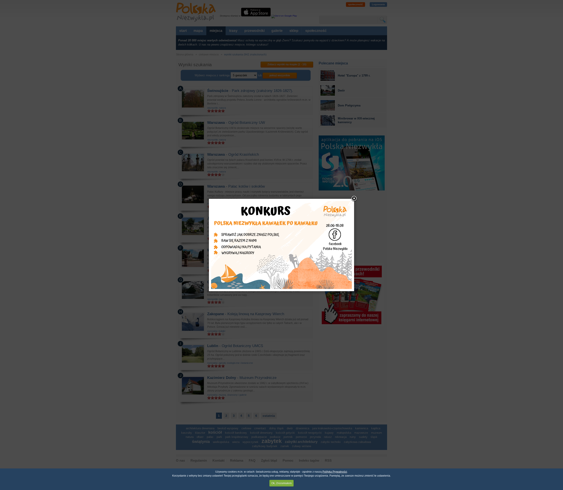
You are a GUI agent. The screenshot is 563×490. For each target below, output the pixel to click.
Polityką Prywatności (334, 471)
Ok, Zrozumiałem (281, 483)
